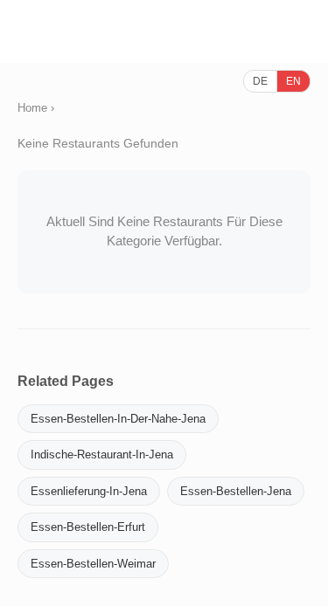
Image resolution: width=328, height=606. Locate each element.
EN (293, 81)
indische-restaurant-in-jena (102, 454)
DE (260, 81)
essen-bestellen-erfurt (88, 527)
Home (32, 107)
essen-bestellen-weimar (93, 563)
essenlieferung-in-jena (89, 491)
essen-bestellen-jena (235, 491)
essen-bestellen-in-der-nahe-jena (118, 418)
